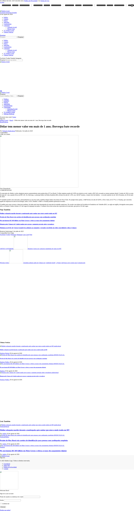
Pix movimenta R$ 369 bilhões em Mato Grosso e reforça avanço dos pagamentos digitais (27, 220)
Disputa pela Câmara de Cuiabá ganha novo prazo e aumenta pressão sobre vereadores (27, 224)
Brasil (1, 122)
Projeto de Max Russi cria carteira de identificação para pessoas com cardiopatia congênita (28, 217)
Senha (2, 500)
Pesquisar (2, 60)
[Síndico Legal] (4, 92)
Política (7, 362)
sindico (5, 433)
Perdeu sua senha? (5, 510)
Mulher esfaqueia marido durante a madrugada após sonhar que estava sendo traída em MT (28, 213)
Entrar (14, 117)
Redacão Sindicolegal (9, 131)
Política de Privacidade (30, 1)
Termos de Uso (44, 1)
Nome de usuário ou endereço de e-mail (11, 497)
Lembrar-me (5, 503)
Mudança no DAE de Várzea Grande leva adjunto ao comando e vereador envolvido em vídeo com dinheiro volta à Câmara (38, 228)
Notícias (5, 122)
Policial (7, 353)
